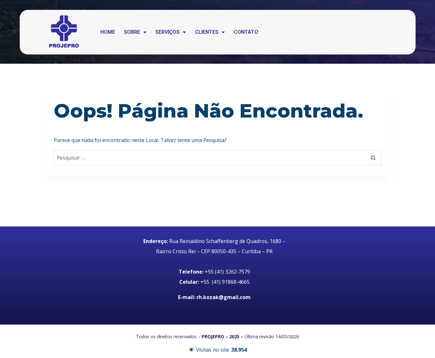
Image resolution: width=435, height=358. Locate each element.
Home (107, 32)
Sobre (132, 32)
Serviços (167, 32)
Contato (246, 32)
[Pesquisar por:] (217, 157)
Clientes (206, 32)
